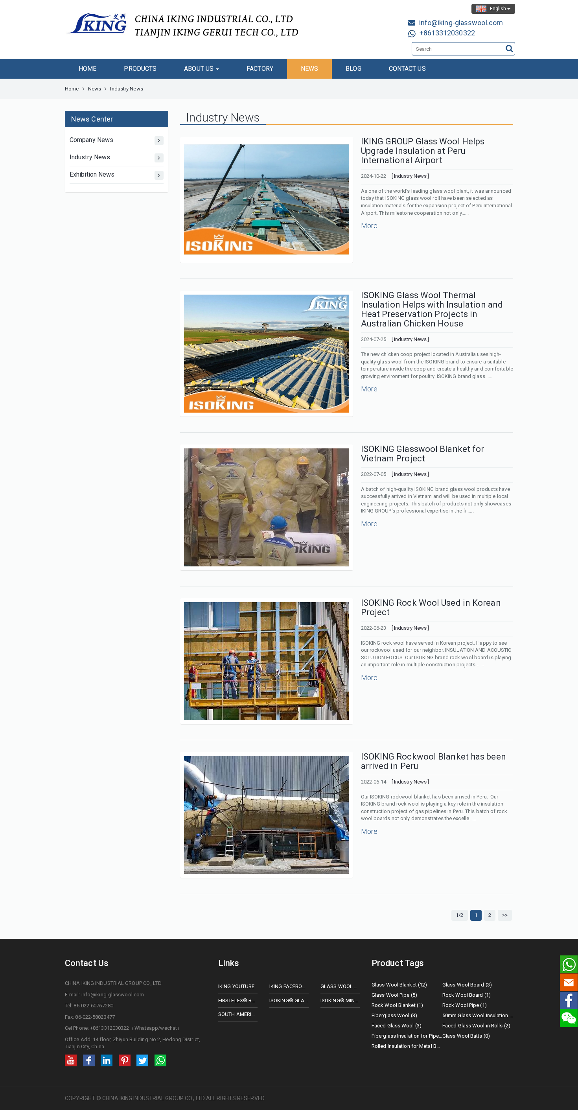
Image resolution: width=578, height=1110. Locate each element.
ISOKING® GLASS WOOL (289, 1000)
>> (505, 915)
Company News (91, 140)
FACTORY (260, 68)
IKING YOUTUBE (236, 986)
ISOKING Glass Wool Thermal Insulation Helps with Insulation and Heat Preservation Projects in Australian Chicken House (432, 309)
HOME (87, 68)
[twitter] (142, 1060)
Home (72, 89)
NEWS (309, 68)
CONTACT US (407, 68)
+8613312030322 (447, 33)
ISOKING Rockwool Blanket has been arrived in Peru (433, 761)
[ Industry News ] (410, 176)
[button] (501, 941)
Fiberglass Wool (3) (394, 1015)
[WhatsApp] (160, 1060)
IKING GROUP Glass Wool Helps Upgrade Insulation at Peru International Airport (423, 150)
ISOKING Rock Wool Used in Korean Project (431, 607)
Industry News (90, 157)
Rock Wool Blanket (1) (397, 1005)
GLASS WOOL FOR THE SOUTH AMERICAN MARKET (340, 986)
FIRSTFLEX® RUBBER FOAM (238, 1000)
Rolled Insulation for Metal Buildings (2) (407, 1046)
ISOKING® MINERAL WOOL (340, 1000)
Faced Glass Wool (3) (397, 1026)
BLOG (353, 68)
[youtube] (71, 1060)
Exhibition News (92, 174)
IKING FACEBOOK (289, 986)
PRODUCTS (140, 68)
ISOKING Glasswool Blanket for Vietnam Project (422, 453)
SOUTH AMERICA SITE (238, 1014)
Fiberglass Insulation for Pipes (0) (407, 1036)
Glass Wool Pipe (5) (394, 995)
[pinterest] (125, 1060)
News (94, 89)
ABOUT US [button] (199, 68)
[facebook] (89, 1060)
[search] (509, 48)
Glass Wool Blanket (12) (399, 985)
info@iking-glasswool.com (461, 22)
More (369, 225)
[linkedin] (106, 1060)
